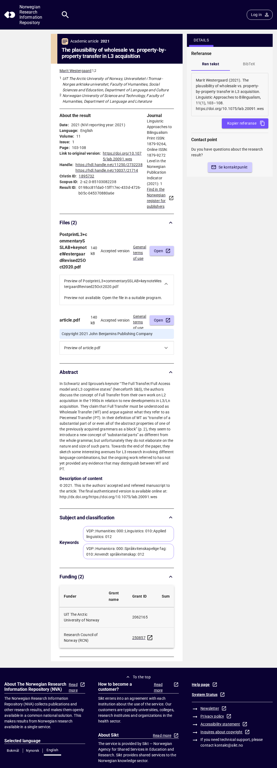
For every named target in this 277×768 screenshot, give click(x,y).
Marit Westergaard (75, 71)
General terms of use (139, 251)
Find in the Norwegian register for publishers (156, 198)
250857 (139, 638)
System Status (204, 694)
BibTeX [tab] (249, 64)
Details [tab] (201, 40)
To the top (142, 677)
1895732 (86, 176)
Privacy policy (212, 716)
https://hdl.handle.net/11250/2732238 (109, 165)
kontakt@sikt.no (229, 745)
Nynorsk (32, 750)
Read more (73, 687)
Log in (256, 14)
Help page (201, 684)
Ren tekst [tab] (210, 64)
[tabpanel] (229, 94)
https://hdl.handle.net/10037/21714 (106, 170)
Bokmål (13, 750)
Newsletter (209, 708)
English (52, 750)
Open (158, 251)
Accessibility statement (220, 724)
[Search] (65, 15)
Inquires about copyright (221, 732)
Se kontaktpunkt (233, 167)
